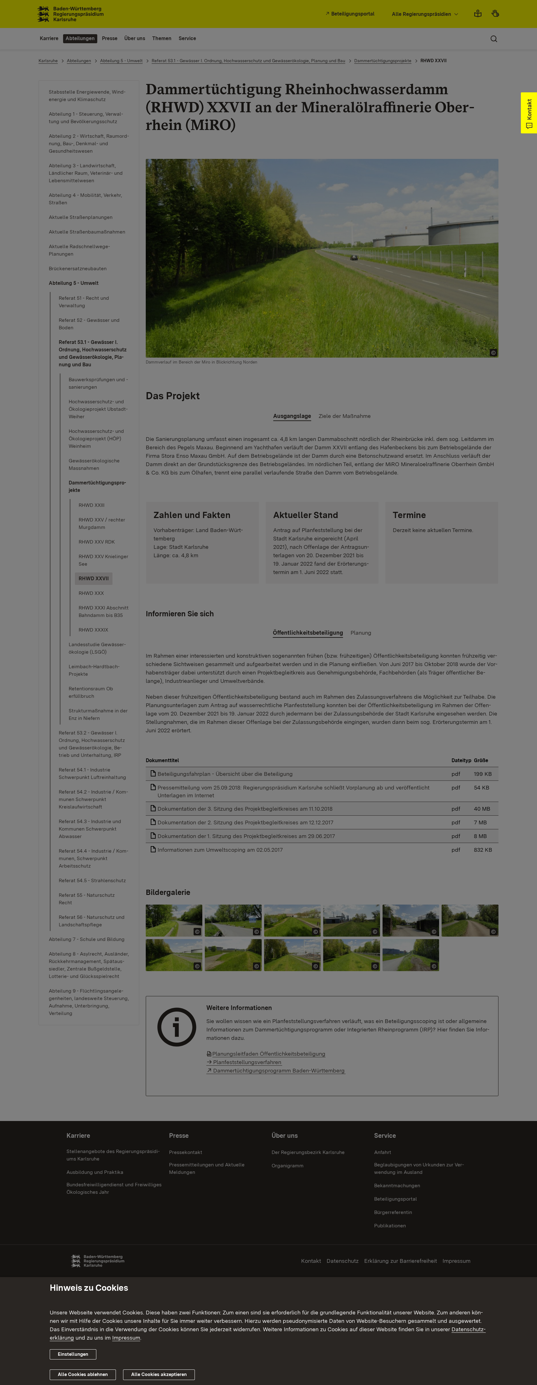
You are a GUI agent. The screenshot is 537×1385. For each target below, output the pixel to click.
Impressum (126, 1337)
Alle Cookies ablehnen (83, 1374)
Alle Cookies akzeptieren (159, 1374)
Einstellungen (73, 1354)
